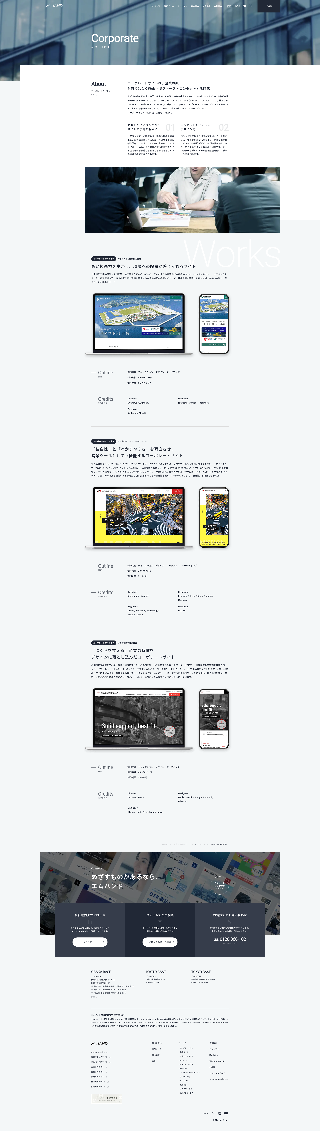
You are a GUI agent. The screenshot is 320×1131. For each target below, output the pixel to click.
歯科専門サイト (97, 1071)
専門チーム (169, 6)
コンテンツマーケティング (190, 1072)
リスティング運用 (186, 1064)
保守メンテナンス (187, 1093)
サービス (201, 844)
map (93, 997)
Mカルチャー (215, 1055)
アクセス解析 (185, 1076)
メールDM (184, 1080)
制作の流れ (157, 1043)
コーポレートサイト (187, 1048)
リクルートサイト (187, 1056)
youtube (226, 1113)
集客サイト (184, 1052)
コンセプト (156, 6)
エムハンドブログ (217, 1073)
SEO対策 (183, 1068)
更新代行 (183, 1085)
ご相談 (269, 6)
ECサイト (183, 1060)
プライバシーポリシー (219, 1079)
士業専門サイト (97, 1066)
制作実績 (206, 6)
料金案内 (195, 6)
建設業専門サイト (98, 1081)
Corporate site (98, 1052)
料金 (154, 1061)
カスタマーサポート (187, 1089)
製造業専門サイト (98, 1086)
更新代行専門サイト (99, 1062)
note (205, 1113)
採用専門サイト (97, 1076)
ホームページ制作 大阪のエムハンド (178, 844)
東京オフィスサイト (99, 1057)
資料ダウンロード (217, 1061)
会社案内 (218, 6)
